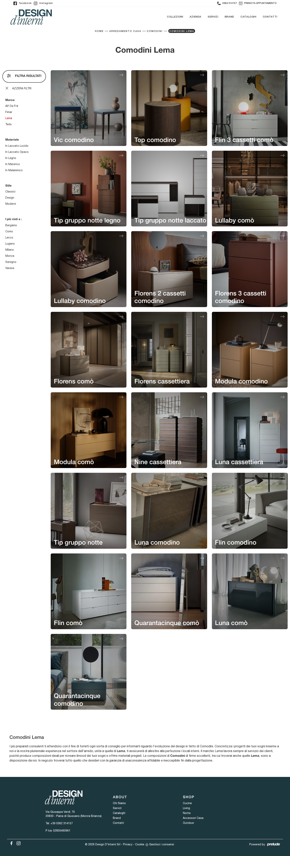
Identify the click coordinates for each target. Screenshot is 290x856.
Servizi (213, 17)
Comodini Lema (181, 31)
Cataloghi (248, 17)
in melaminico (14, 170)
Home (99, 31)
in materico (12, 164)
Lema (8, 118)
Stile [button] (8, 185)
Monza (9, 255)
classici (10, 191)
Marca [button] (10, 100)
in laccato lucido (16, 145)
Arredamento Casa (125, 31)
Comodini (155, 31)
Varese (9, 268)
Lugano (10, 243)
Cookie (139, 844)
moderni (10, 203)
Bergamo (11, 225)
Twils (8, 124)
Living (186, 808)
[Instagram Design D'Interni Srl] (17, 842)
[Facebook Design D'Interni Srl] (10, 842)
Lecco (9, 237)
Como (9, 231)
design (9, 197)
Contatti (270, 17)
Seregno (10, 262)
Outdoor (188, 822)
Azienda (196, 17)
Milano (9, 249)
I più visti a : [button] (13, 219)
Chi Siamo (119, 803)
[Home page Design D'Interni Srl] (31, 17)
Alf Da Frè (11, 105)
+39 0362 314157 (62, 823)
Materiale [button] (12, 139)
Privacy (127, 844)
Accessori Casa (193, 818)
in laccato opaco (17, 151)
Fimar (8, 112)
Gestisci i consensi (161, 844)
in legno (10, 158)
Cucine (187, 803)
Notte (187, 813)
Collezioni (175, 17)
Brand (229, 17)
